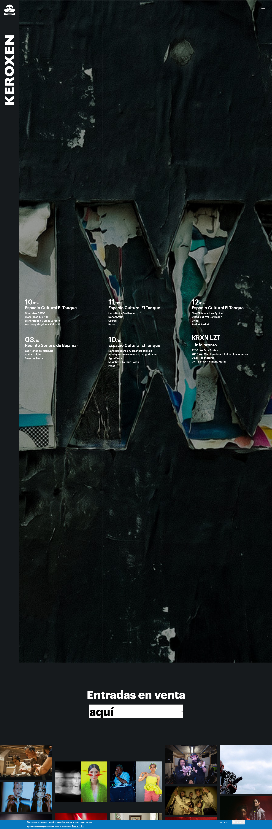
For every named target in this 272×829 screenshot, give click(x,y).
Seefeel (112, 321)
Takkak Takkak (200, 324)
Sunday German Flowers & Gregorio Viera (133, 354)
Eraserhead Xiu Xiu (36, 317)
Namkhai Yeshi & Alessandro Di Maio (130, 351)
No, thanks (238, 822)
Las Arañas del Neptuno (39, 351)
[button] (26, 762)
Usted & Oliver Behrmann (207, 317)
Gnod (195, 321)
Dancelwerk (115, 317)
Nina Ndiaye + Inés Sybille (207, 313)
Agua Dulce (115, 358)
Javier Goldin (33, 354)
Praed (111, 366)
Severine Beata (34, 358)
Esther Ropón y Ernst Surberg (42, 321)
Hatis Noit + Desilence (121, 313)
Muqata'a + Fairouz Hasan (123, 362)
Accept (224, 822)
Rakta (111, 324)
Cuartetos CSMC (35, 313)
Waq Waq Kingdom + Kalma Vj (42, 324)
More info (78, 826)
